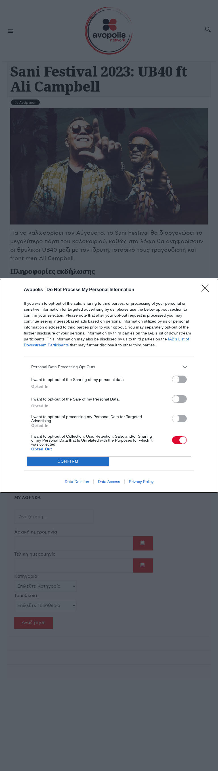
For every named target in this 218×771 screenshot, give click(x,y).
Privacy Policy (141, 481)
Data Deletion (77, 481)
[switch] (179, 379)
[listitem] (109, 367)
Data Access (109, 481)
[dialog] (109, 385)
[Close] (207, 290)
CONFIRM (68, 461)
